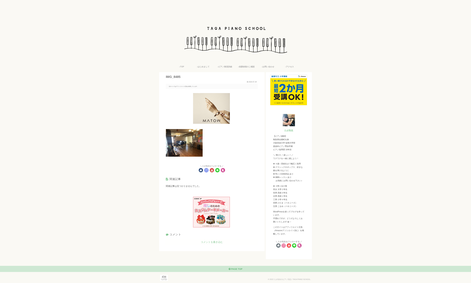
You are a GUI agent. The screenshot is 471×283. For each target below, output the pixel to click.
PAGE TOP (236, 269)
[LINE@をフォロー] (217, 170)
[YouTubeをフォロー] (212, 170)
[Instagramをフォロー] (206, 170)
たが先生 (288, 130)
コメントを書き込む (212, 242)
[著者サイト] (201, 170)
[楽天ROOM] (223, 170)
